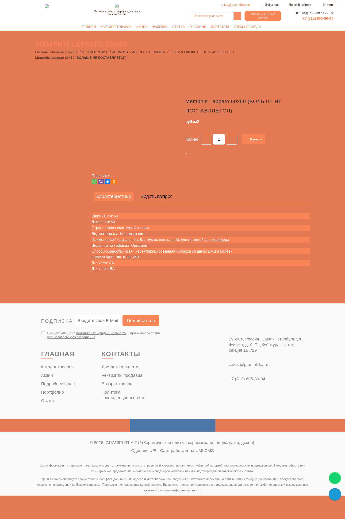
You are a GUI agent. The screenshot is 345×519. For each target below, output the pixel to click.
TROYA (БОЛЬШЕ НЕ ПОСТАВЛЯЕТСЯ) (200, 52)
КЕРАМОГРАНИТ (94, 52)
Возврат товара (117, 383)
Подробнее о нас (58, 383)
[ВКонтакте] (107, 181)
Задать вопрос (156, 196)
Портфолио (52, 392)
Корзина (328, 5)
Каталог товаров (115, 27)
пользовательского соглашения (71, 337)
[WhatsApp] (94, 181)
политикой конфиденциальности (101, 333)
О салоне (197, 27)
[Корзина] (320, 4)
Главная (88, 27)
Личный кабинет (300, 5)
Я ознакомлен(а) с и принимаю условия (103, 335)
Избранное (272, 5)
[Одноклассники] (114, 181)
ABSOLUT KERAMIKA (148, 52)
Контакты (220, 27)
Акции (142, 27)
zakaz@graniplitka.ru (248, 364)
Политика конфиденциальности (178, 490)
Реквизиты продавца (122, 375)
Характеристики (113, 196)
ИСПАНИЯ (120, 52)
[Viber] (101, 181)
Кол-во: (192, 139)
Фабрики (160, 27)
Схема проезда (247, 27)
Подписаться (141, 320)
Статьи (178, 27)
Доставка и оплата (120, 367)
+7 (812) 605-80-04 (317, 18)
